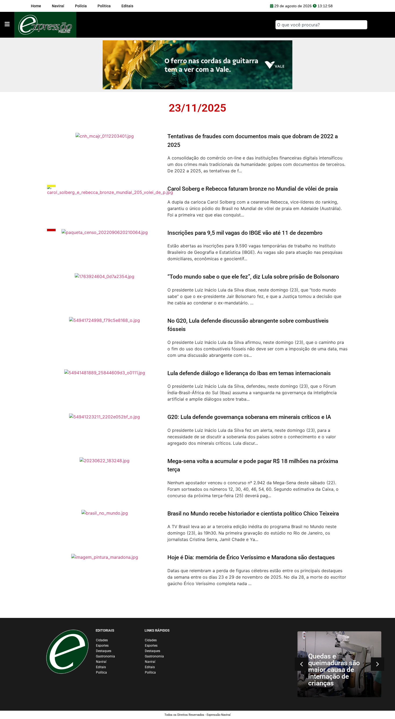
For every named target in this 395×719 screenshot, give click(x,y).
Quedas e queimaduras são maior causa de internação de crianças (334, 669)
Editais (101, 667)
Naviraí (101, 662)
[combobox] (321, 24)
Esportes (102, 645)
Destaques (103, 651)
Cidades (102, 640)
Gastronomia (105, 656)
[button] (377, 664)
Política (101, 672)
